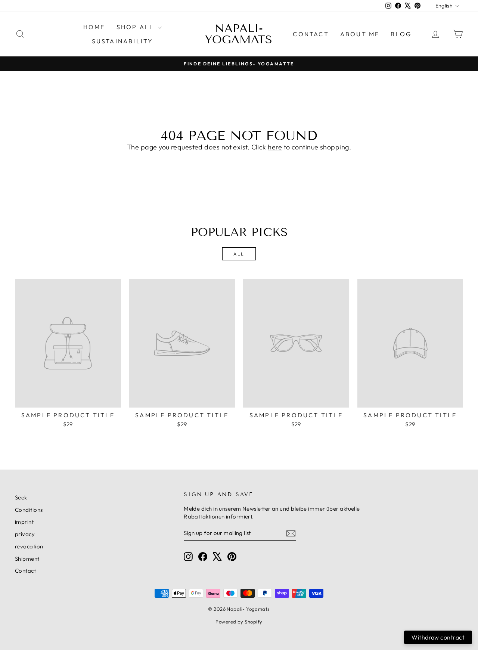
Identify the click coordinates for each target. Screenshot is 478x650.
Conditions (29, 509)
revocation (29, 546)
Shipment (27, 558)
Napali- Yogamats (238, 34)
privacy (25, 534)
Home (94, 27)
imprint (24, 521)
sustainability (122, 41)
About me (360, 34)
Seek (21, 497)
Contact (311, 34)
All (238, 254)
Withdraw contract (438, 637)
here (275, 147)
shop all (136, 27)
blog (401, 34)
